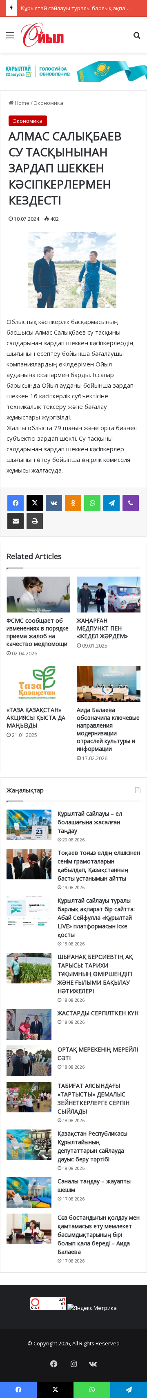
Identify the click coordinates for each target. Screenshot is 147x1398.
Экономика (48, 103)
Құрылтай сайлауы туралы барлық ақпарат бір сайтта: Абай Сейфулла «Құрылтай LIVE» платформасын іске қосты (96, 917)
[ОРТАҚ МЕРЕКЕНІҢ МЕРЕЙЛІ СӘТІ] (29, 1060)
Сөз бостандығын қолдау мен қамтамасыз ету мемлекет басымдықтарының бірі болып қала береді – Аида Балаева (99, 1235)
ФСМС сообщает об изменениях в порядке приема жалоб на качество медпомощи (38, 632)
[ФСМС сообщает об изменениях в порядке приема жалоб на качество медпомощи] (38, 594)
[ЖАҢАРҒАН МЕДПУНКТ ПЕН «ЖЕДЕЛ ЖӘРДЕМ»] (108, 594)
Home (21, 103)
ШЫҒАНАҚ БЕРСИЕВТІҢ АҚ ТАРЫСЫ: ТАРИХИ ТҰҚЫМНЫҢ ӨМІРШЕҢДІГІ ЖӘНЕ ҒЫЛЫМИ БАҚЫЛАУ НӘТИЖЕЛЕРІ (95, 974)
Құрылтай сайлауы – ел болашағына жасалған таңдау (90, 822)
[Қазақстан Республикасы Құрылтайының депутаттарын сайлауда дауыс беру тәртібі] (29, 1144)
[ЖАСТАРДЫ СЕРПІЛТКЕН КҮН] (29, 1024)
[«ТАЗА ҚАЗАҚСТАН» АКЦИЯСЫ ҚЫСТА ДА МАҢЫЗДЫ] (38, 684)
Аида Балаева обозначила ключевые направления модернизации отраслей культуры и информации (108, 729)
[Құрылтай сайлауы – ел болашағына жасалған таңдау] (29, 825)
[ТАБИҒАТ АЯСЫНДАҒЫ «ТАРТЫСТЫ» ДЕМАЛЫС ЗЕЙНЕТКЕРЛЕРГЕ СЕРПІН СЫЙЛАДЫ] (29, 1097)
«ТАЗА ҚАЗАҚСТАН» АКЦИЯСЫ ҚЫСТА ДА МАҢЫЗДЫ (36, 717)
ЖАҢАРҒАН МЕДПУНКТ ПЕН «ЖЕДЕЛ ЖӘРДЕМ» (102, 628)
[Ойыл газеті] (42, 34)
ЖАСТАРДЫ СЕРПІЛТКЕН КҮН (98, 1013)
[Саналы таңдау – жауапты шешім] (29, 1192)
